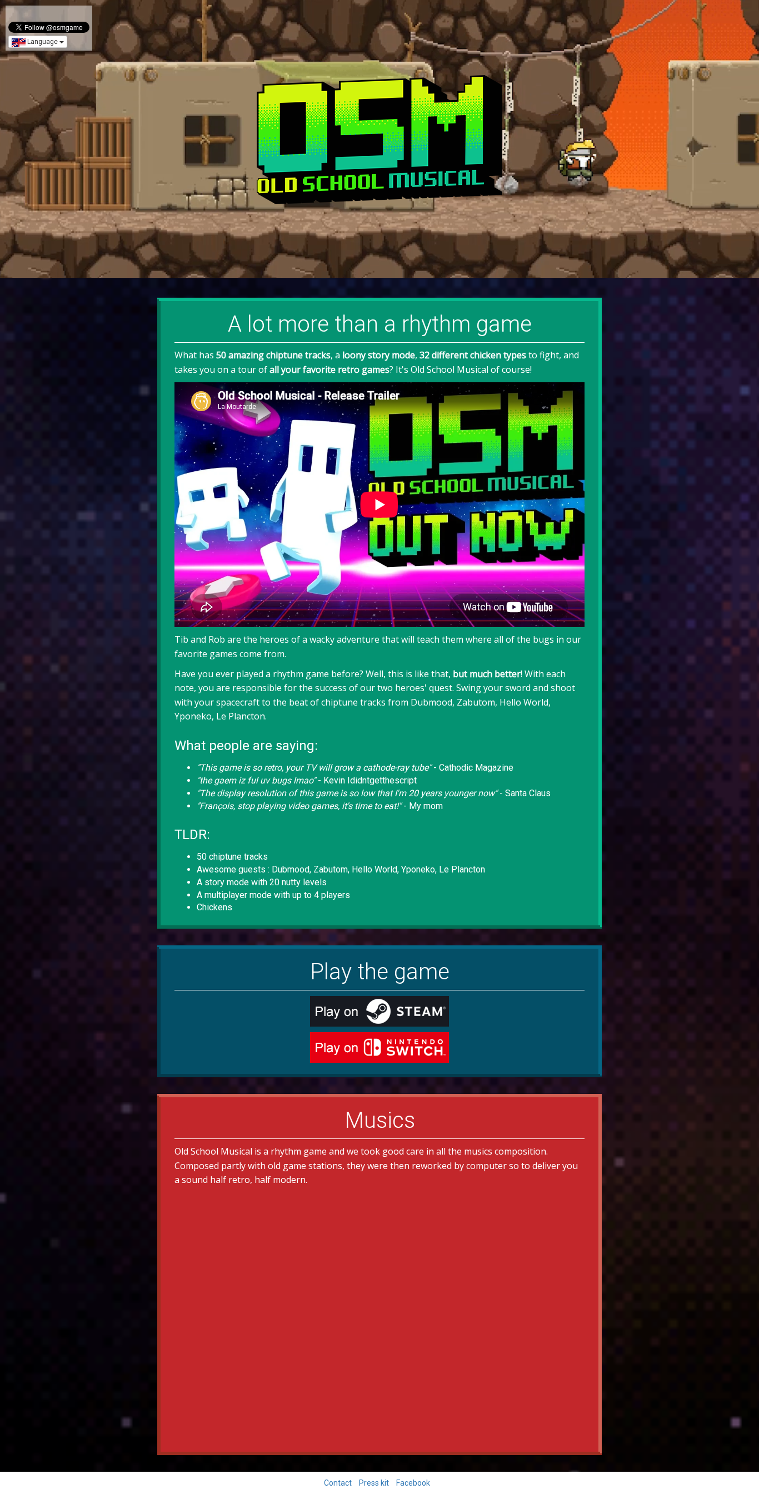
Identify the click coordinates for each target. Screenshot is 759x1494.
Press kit (374, 1482)
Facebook (413, 1482)
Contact (338, 1482)
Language (42, 42)
